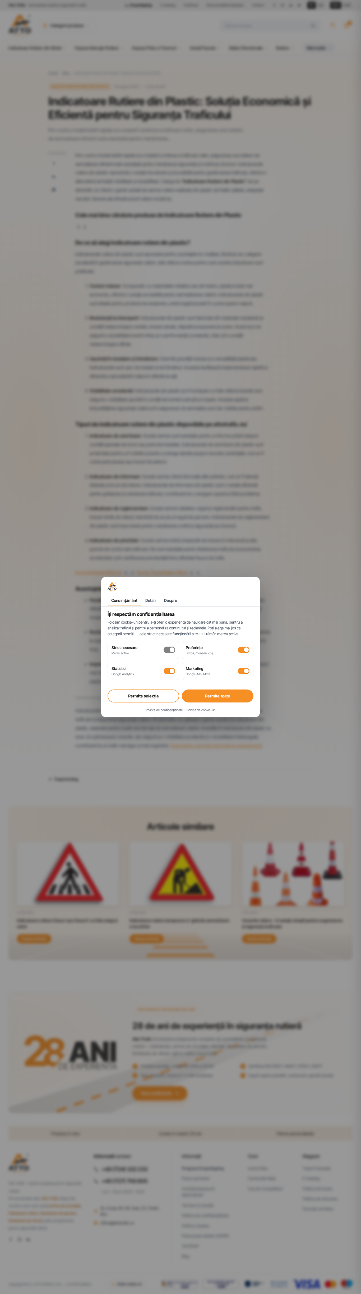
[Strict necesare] (169, 650)
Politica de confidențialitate (164, 710)
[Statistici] (169, 671)
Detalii (150, 600)
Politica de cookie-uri (201, 710)
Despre (170, 600)
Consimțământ (124, 600)
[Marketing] (243, 671)
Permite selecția (143, 696)
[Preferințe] (243, 650)
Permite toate (217, 696)
